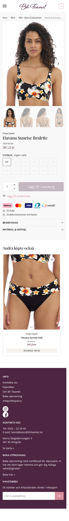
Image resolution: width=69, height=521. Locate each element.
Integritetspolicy (12, 400)
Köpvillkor (8, 387)
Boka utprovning (12, 396)
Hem (5, 17)
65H (25, 161)
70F (43, 161)
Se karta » (8, 448)
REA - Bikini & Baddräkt (30, 17)
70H (7, 170)
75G (34, 170)
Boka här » (9, 474)
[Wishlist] (52, 259)
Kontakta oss (10, 382)
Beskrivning (10, 222)
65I (34, 161)
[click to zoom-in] (34, 63)
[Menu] (8, 6)
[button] (61, 6)
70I (16, 170)
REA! (13, 17)
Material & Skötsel (14, 229)
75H (44, 170)
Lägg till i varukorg (41, 187)
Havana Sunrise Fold (31, 337)
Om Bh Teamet (11, 391)
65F (7, 161)
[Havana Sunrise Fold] (31, 292)
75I (52, 170)
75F (25, 170)
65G (16, 161)
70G (53, 161)
